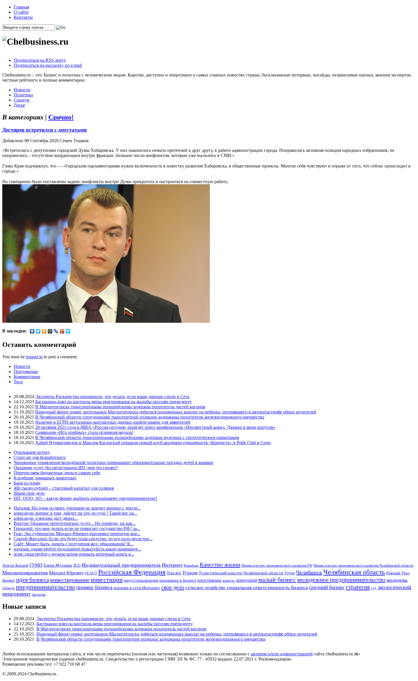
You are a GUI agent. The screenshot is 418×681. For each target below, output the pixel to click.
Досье (19, 105)
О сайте (21, 12)
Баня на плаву (27, 483)
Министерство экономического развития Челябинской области (363, 565)
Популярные (26, 371)
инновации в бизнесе (177, 580)
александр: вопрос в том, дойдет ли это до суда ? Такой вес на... (75, 513)
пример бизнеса (94, 587)
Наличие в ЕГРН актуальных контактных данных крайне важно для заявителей (113, 422)
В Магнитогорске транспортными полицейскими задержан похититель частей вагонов (120, 406)
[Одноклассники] (44, 331)
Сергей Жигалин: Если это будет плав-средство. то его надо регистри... (83, 538)
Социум (21, 100)
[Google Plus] (62, 331)
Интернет (172, 565)
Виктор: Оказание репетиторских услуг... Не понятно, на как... (75, 523)
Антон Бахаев (15, 565)
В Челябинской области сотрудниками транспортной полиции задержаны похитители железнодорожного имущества (149, 417)
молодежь (396, 580)
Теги (18, 381)
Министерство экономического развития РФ (276, 565)
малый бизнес (277, 579)
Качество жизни (220, 564)
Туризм (190, 573)
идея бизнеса (32, 580)
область (8, 588)
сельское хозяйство (205, 587)
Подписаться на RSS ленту (40, 60)
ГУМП (35, 565)
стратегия (358, 587)
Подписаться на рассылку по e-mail (48, 65)
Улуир (289, 573)
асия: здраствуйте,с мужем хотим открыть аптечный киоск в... (74, 554)
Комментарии (27, 376)
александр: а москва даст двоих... (46, 518)
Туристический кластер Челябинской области (241, 573)
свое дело (172, 587)
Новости (22, 89)
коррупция (246, 580)
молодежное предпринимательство (341, 579)
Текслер (174, 573)
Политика (23, 94)
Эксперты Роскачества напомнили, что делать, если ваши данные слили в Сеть (112, 396)
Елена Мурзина (58, 565)
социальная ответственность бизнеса (267, 587)
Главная (21, 7)
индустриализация (141, 580)
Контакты (23, 17)
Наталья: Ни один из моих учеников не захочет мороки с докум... (77, 508)
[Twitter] (38, 331)
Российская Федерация (131, 572)
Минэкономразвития (25, 573)
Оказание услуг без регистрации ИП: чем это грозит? (66, 467)
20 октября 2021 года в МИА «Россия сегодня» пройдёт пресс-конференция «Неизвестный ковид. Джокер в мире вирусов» (155, 427)
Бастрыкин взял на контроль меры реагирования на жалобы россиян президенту (113, 401)
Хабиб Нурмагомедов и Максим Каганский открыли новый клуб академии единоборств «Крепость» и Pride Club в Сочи (153, 442)
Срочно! (61, 117)
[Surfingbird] (68, 331)
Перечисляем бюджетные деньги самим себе (57, 472)
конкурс (228, 580)
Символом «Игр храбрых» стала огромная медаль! (84, 432)
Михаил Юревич (66, 573)
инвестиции (107, 579)
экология (38, 594)
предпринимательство (45, 587)
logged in (34, 356)
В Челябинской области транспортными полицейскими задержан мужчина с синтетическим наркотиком (137, 437)
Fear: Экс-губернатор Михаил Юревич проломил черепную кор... (77, 533)
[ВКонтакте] (32, 331)
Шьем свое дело (29, 493)
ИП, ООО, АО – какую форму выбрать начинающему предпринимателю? (85, 498)
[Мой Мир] (50, 331)
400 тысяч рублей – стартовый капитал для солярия (64, 488)
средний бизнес (327, 587)
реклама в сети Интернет (136, 587)
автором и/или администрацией (282, 653)
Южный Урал (397, 573)
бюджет (8, 580)
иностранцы (209, 580)
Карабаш (191, 565)
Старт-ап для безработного (40, 457)
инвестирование (70, 580)
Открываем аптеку (32, 452)
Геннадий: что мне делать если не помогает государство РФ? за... (77, 528)
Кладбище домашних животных (45, 477)
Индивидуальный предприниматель (121, 565)
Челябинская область (354, 572)
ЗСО (76, 565)
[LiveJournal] (56, 331)
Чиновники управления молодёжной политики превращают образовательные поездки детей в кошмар (113, 462)
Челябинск (309, 572)
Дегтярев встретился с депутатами (44, 130)
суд (373, 588)
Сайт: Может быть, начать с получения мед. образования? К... (74, 543)
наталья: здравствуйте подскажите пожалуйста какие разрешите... (77, 549)
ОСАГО (91, 573)
